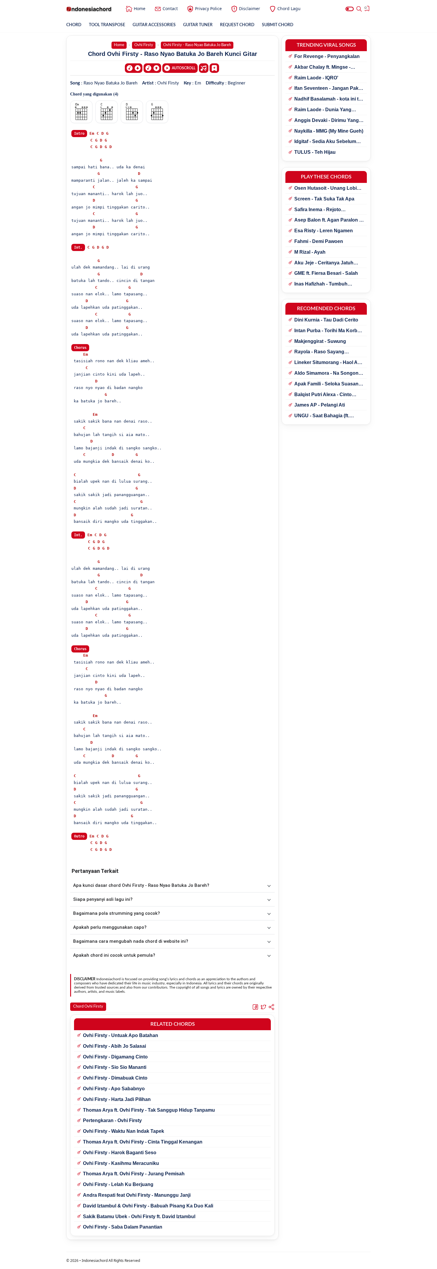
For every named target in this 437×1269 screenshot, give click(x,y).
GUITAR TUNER (198, 25)
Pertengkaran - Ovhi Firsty (112, 1120)
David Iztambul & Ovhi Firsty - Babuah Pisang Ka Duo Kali (148, 1205)
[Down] (133, 68)
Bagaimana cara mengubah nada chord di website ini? (130, 941)
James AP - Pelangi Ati (319, 404)
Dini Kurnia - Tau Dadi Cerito (326, 319)
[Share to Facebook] (255, 1007)
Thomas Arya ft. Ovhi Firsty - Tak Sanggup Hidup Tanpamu (149, 1110)
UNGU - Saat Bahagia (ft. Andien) (321, 416)
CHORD (73, 25)
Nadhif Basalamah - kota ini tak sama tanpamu (329, 99)
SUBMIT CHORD (277, 25)
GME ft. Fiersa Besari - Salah (326, 273)
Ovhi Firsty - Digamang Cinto (115, 1056)
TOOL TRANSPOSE (107, 25)
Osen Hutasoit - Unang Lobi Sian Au (325, 189)
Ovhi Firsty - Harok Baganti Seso (119, 1152)
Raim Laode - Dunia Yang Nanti (322, 110)
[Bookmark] (214, 68)
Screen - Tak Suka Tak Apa (324, 198)
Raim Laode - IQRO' (316, 77)
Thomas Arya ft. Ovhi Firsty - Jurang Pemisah (134, 1173)
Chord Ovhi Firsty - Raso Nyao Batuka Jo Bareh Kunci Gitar (172, 54)
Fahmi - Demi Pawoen (318, 241)
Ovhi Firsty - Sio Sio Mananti (114, 1067)
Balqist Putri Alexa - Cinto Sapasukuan (323, 395)
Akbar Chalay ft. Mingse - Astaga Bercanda (322, 67)
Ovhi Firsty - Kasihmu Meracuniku (121, 1163)
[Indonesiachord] (89, 9)
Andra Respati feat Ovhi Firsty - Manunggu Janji (137, 1195)
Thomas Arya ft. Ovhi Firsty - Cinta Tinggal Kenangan (142, 1141)
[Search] (359, 8)
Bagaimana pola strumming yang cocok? (116, 913)
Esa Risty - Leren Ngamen (323, 230)
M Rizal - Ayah (310, 252)
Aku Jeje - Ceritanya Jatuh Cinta (323, 263)
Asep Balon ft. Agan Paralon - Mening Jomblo (327, 220)
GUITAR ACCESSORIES (154, 25)
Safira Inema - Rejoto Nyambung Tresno (317, 210)
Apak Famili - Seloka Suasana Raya (327, 384)
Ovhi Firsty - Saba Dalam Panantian (122, 1226)
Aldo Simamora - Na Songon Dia (326, 374)
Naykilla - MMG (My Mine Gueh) (328, 131)
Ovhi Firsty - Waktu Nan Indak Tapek (123, 1131)
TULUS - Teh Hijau (315, 152)
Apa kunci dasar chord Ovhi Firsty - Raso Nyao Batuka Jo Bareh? (141, 885)
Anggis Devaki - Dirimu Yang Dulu (326, 121)
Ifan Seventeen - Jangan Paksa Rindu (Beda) (329, 89)
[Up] (152, 68)
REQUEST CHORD (237, 25)
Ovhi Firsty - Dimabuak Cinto (115, 1077)
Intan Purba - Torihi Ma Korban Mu (328, 331)
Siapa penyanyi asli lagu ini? (103, 899)
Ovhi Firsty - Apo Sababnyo (114, 1088)
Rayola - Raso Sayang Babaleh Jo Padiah (319, 352)
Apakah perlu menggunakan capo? (110, 927)
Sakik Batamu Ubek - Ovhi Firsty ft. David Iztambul (139, 1216)
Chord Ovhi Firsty (88, 1006)
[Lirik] (203, 68)
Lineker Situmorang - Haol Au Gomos (327, 363)
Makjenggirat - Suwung (320, 341)
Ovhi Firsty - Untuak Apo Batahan (120, 1035)
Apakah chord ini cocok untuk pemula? (114, 955)
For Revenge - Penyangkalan (327, 56)
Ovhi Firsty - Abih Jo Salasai (114, 1046)
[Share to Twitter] (263, 1007)
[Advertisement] (218, 1261)
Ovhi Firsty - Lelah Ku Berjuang (118, 1184)
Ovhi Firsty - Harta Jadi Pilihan (117, 1099)
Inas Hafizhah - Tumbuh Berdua (321, 284)
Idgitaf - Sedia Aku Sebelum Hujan (325, 142)
